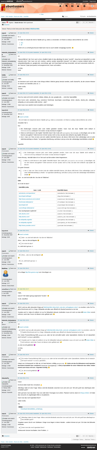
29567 (8, 295)
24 (86, 22)
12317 (8, 390)
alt (21, 45)
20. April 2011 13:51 (23, 303)
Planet (84, 4)
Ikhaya (78, 4)
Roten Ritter (86, 312)
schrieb (26, 117)
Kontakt (37, 447)
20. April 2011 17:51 (23, 378)
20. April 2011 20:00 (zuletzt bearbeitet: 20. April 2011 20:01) (34, 413)
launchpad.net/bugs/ (25, 196)
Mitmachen (92, 4)
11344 (8, 67)
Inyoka (9, 445)
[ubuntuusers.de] (13, 8)
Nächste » (91, 22)
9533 (8, 86)
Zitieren (92, 33)
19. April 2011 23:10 (23, 251)
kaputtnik (5, 110)
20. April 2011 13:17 (23, 289)
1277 (8, 283)
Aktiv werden (9, 16)
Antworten (6, 24)
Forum (66, 4)
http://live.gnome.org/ (31, 272)
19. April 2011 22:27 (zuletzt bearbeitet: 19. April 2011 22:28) (34, 93)
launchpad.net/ (23, 205)
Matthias (4, 268)
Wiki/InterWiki (34, 29)
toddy (4, 75)
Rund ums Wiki (18, 16)
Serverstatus (57, 447)
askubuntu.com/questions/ (27, 193)
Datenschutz (43, 447)
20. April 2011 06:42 (23, 268)
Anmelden (85, 1)
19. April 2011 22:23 (23, 75)
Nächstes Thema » (90, 439)
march (4, 33)
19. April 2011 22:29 (23, 110)
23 (83, 22)
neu (22, 43)
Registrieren (93, 1)
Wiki (72, 4)
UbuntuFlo (5, 378)
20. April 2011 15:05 (23, 320)
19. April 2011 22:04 (23, 33)
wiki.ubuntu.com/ (24, 214)
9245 (8, 116)
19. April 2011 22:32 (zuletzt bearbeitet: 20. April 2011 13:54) (34, 148)
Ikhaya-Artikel (84, 393)
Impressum (50, 447)
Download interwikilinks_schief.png (31, 409)
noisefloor (5, 289)
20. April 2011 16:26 (23, 354)
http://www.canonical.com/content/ (29, 199)
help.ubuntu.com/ (24, 217)
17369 (8, 42)
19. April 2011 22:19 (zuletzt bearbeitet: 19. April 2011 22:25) (34, 52)
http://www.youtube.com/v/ (27, 225)
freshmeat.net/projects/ (26, 202)
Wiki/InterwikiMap (26, 131)
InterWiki (26, 16)
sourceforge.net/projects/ (26, 208)
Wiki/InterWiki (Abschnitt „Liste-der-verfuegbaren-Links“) (61, 307)
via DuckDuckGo (91, 16)
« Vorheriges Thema (77, 439)
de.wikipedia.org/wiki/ (25, 220)
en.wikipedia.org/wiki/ (25, 222)
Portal (60, 4)
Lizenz (32, 447)
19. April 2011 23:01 (23, 230)
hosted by (4, 1)
